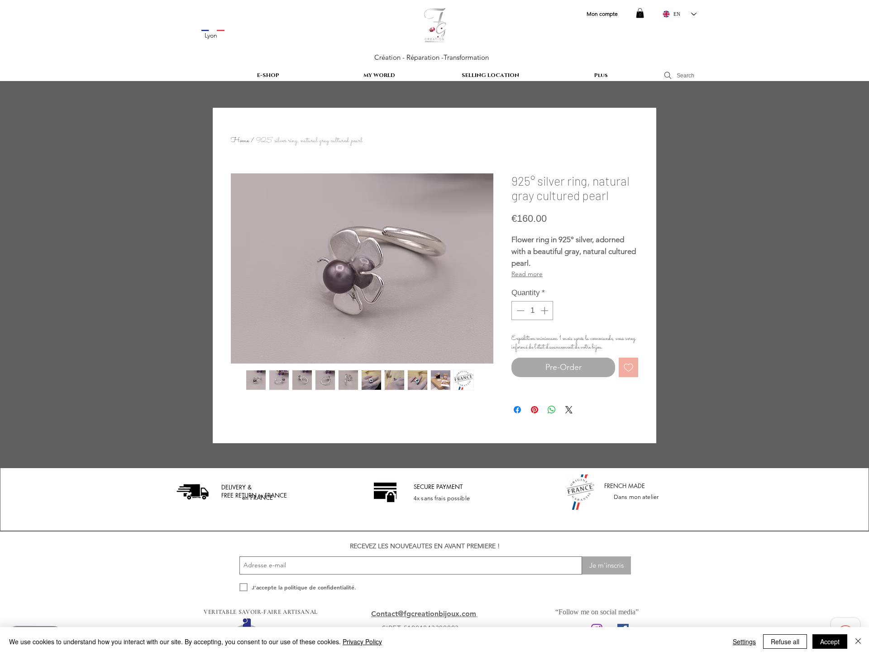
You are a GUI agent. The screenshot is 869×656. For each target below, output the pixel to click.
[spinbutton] (532, 311)
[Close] (858, 641)
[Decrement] (519, 311)
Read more (527, 274)
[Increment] (545, 311)
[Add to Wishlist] (628, 367)
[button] (640, 13)
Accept (830, 641)
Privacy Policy (362, 641)
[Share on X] (568, 409)
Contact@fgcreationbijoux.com (423, 613)
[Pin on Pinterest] (534, 409)
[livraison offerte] (193, 492)
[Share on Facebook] (517, 409)
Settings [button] (744, 641)
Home (240, 140)
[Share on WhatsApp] (551, 409)
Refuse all (785, 641)
